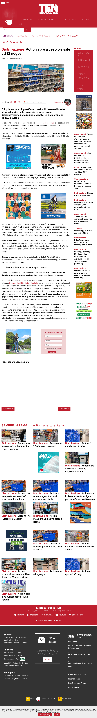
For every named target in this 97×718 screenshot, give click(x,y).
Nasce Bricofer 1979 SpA (83, 194)
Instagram (48, 615)
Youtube (62, 615)
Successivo (63, 409)
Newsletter (22, 36)
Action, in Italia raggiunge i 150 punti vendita (48, 546)
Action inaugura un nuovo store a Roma (47, 518)
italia (60, 425)
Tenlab (9, 36)
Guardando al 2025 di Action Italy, (23, 283)
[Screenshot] (53, 354)
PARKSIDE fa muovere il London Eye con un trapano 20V (82, 184)
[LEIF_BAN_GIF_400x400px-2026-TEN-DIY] (48, 473)
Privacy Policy (74, 687)
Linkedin (20, 615)
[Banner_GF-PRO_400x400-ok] (53, 169)
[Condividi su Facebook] (11, 102)
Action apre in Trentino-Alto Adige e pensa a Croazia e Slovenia (80, 496)
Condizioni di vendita (77, 674)
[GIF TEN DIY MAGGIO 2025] (53, 218)
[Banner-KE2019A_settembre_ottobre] (84, 110)
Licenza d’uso (74, 679)
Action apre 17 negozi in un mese (47, 444)
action (36, 425)
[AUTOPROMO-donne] (18, 218)
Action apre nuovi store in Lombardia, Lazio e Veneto (16, 446)
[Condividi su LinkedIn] (15, 102)
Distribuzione (13, 49)
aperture (49, 425)
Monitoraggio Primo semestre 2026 (83, 230)
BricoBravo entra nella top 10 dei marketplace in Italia (83, 241)
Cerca (27, 30)
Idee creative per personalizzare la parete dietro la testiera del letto (82, 158)
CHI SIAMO (73, 36)
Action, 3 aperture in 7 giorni (78, 444)
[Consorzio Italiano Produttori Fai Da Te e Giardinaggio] (84, 318)
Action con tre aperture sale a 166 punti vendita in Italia (16, 496)
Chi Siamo (72, 642)
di (58, 102)
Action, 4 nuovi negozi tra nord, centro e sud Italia (46, 496)
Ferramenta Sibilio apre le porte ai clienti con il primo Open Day (82, 273)
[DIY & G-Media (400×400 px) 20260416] (16, 551)
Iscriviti (47, 659)
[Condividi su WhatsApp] (19, 102)
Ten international (48, 699)
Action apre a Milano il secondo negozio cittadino (79, 468)
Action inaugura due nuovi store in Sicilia (80, 546)
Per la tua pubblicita (42, 36)
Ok (57, 715)
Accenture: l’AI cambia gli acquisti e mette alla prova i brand (83, 219)
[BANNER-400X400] (80, 523)
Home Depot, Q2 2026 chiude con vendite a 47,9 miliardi (83, 170)
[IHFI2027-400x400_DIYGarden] (18, 169)
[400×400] (18, 354)
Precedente (9, 409)
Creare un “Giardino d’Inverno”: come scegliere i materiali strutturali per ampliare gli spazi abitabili (83, 141)
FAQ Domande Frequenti (78, 683)
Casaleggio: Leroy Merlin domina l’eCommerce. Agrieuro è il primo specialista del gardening (82, 256)
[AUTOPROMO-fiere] (84, 128)
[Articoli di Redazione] (67, 105)
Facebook (34, 615)
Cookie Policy (45, 715)
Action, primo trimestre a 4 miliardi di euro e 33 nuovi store (16, 574)
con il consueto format (45, 123)
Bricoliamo (67, 699)
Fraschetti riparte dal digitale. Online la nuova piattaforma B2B (83, 205)
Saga (32, 699)
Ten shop (60, 36)
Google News (77, 615)
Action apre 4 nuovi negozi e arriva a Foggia (16, 596)
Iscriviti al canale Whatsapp (50, 620)
